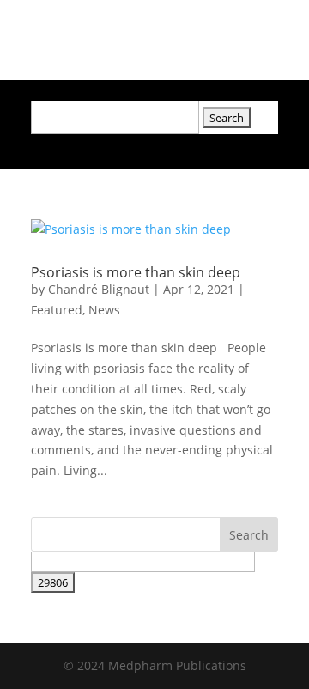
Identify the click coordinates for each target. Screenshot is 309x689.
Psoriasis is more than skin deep (135, 272)
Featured (56, 310)
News (104, 310)
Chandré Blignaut (98, 289)
